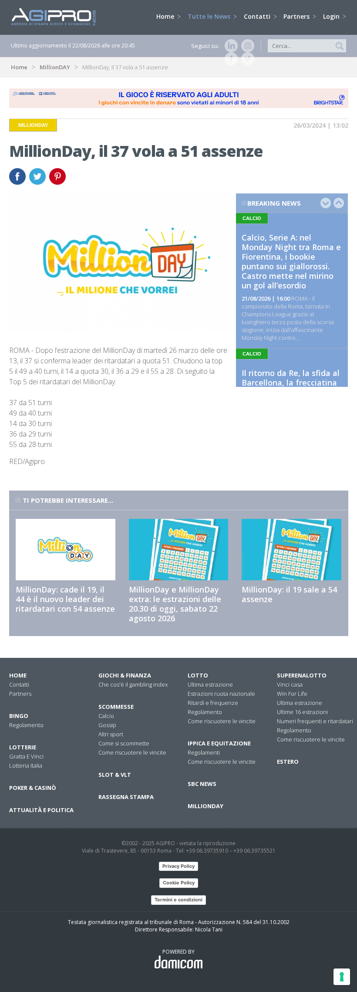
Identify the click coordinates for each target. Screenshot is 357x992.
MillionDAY (55, 67)
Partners (297, 16)
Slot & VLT (114, 775)
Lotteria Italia (25, 765)
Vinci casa (290, 684)
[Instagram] (246, 45)
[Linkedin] (229, 45)
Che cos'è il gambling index (133, 684)
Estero (288, 761)
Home (166, 16)
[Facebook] (229, 58)
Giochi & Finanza (124, 675)
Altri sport (110, 734)
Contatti (258, 16)
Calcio (106, 716)
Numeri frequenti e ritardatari (315, 721)
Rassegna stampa (126, 797)
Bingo (18, 716)
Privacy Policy (178, 866)
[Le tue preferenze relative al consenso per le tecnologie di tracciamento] (341, 976)
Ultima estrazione (210, 684)
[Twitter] (246, 58)
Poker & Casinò (32, 788)
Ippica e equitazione (219, 743)
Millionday (205, 806)
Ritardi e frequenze (213, 703)
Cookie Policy (179, 883)
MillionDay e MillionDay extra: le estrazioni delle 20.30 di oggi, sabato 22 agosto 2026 (175, 603)
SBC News (202, 784)
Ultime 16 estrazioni (302, 712)
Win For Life (292, 693)
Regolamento (26, 725)
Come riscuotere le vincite (132, 752)
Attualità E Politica (41, 810)
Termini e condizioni (178, 900)
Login (332, 16)
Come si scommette (123, 743)
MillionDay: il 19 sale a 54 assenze (289, 594)
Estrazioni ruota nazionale (221, 693)
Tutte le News (210, 16)
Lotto (198, 675)
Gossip (107, 725)
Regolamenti (204, 752)
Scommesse (116, 707)
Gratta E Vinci (26, 756)
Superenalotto (302, 675)
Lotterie (22, 747)
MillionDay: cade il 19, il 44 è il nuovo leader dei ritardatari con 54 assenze (65, 599)
